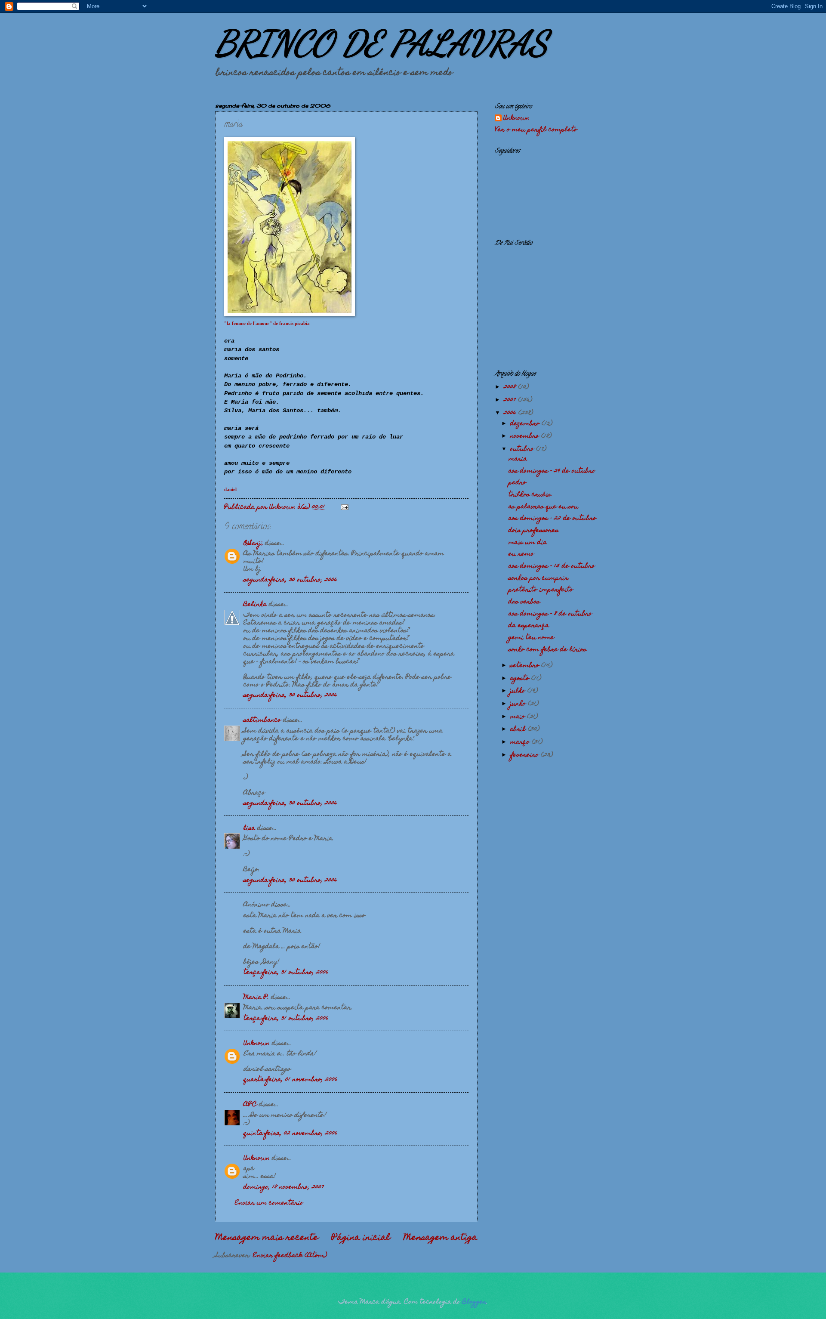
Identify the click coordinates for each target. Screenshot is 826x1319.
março (521, 742)
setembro (525, 666)
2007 (511, 400)
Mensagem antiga (441, 1238)
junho (519, 704)
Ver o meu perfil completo (536, 130)
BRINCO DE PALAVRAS (381, 43)
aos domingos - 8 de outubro (550, 614)
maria (518, 459)
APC (250, 1105)
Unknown (256, 1044)
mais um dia (528, 543)
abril (519, 729)
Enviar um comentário (269, 1203)
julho (518, 691)
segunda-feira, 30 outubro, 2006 (290, 580)
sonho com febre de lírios (547, 650)
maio (518, 717)
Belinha (255, 605)
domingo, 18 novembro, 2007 (283, 1187)
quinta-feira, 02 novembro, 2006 (290, 1133)
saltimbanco (262, 720)
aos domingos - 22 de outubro (552, 519)
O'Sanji (253, 543)
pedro (517, 483)
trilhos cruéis (530, 495)
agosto (520, 679)
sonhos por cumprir (538, 578)
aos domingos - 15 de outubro (552, 566)
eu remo (521, 554)
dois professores (533, 531)
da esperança (529, 626)
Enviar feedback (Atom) (290, 1256)
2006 (511, 413)
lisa (249, 828)
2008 (511, 387)
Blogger (474, 1302)
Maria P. (256, 998)
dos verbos (524, 602)
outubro (523, 449)
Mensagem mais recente (266, 1238)
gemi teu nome (531, 638)
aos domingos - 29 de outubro (552, 471)
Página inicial (361, 1238)
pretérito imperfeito (541, 590)
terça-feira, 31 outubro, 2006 (286, 973)
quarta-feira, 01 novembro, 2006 (290, 1080)
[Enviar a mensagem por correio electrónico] (344, 507)
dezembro (526, 424)
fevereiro (525, 755)
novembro (525, 436)
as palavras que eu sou (543, 507)
